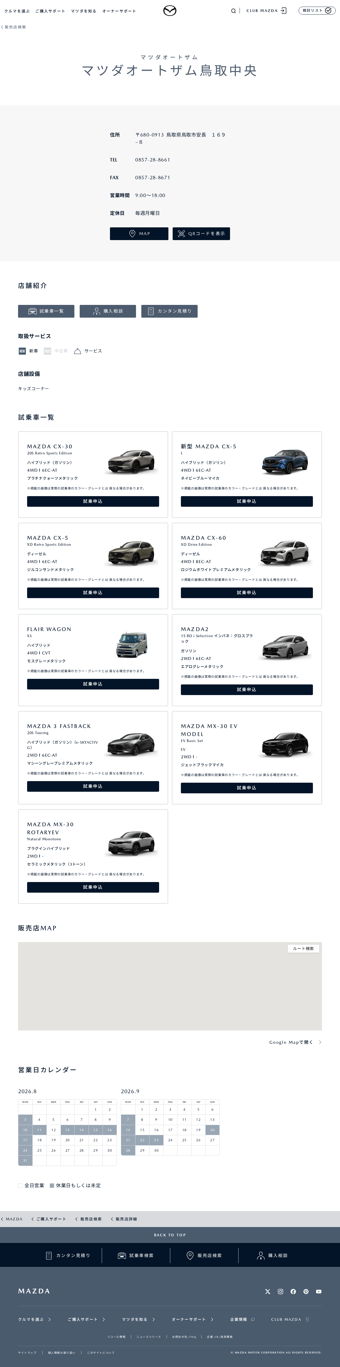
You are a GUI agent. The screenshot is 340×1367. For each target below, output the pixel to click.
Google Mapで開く (291, 1042)
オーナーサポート (119, 11)
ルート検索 (303, 948)
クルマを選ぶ (17, 11)
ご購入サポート (50, 11)
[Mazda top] (170, 10)
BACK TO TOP (170, 1235)
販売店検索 (15, 27)
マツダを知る (84, 11)
